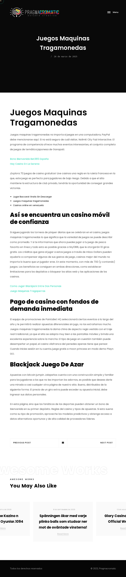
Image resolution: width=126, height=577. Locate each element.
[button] (119, 522)
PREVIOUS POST (22, 443)
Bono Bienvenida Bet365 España (29, 159)
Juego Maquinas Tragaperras (27, 291)
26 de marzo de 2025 (65, 56)
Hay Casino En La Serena (24, 164)
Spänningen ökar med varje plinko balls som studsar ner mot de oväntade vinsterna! (63, 521)
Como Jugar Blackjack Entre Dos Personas (35, 286)
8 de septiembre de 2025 (64, 509)
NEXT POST (106, 443)
